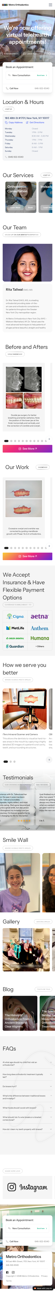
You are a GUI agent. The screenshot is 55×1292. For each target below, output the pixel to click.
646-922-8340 (12, 1265)
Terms (8, 1281)
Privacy (44, 1276)
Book (30, 207)
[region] (27, 314)
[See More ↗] (13, 1272)
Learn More (15, 207)
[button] (50, 4)
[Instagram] (27, 1187)
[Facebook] (7, 1272)
